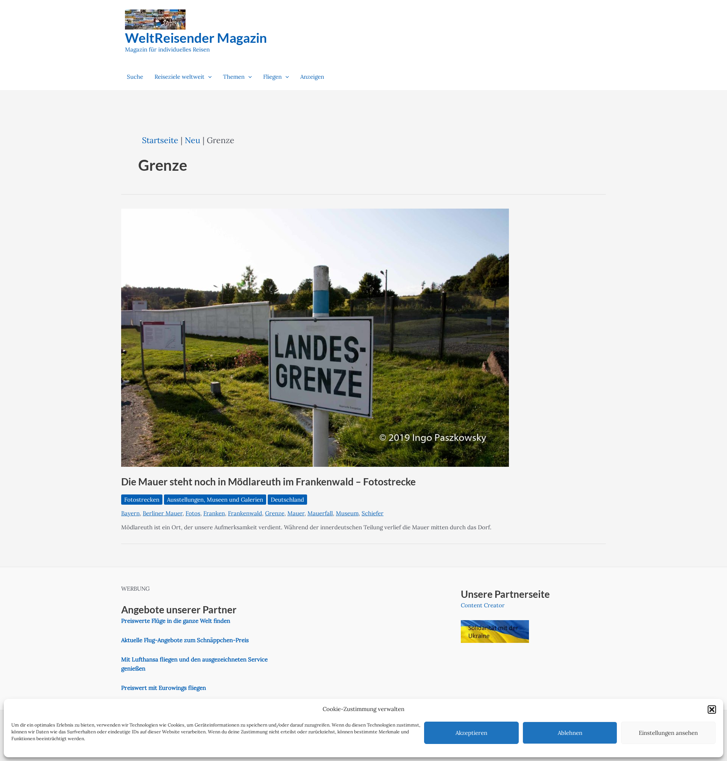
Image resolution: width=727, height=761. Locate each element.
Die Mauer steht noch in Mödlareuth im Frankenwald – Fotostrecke (268, 482)
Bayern (130, 513)
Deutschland (287, 499)
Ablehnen (570, 732)
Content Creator (483, 605)
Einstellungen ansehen (668, 732)
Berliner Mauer (163, 513)
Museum (347, 513)
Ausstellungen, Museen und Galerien (215, 499)
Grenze (274, 513)
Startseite (160, 140)
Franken (214, 513)
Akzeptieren (471, 732)
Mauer (295, 513)
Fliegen (272, 76)
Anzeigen (312, 76)
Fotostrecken (141, 499)
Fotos (193, 513)
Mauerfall (320, 513)
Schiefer (373, 513)
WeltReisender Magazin (196, 37)
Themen (234, 76)
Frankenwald (245, 513)
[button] (712, 709)
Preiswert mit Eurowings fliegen (163, 687)
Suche (135, 76)
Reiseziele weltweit (179, 76)
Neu (192, 140)
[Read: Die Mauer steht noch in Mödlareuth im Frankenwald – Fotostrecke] (315, 337)
